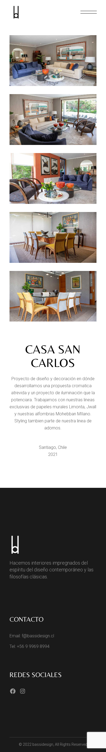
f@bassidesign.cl (38, 635)
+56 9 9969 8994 (33, 646)
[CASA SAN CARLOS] (53, 60)
